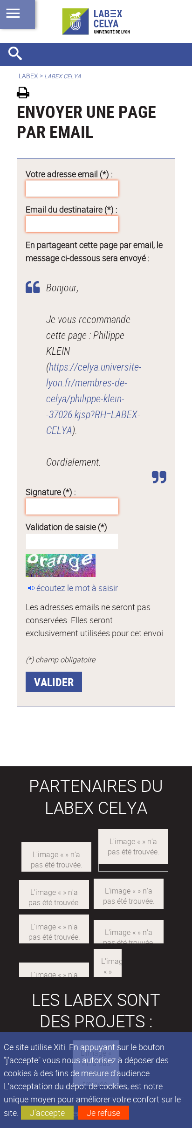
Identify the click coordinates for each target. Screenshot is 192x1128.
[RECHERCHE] (18, 54)
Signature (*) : (51, 491)
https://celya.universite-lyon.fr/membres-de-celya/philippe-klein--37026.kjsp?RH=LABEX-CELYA (94, 398)
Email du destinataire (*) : (71, 209)
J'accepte (47, 1112)
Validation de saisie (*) (66, 526)
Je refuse (103, 1112)
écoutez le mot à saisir (77, 587)
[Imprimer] (26, 94)
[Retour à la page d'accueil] (96, 21)
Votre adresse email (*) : (69, 173)
